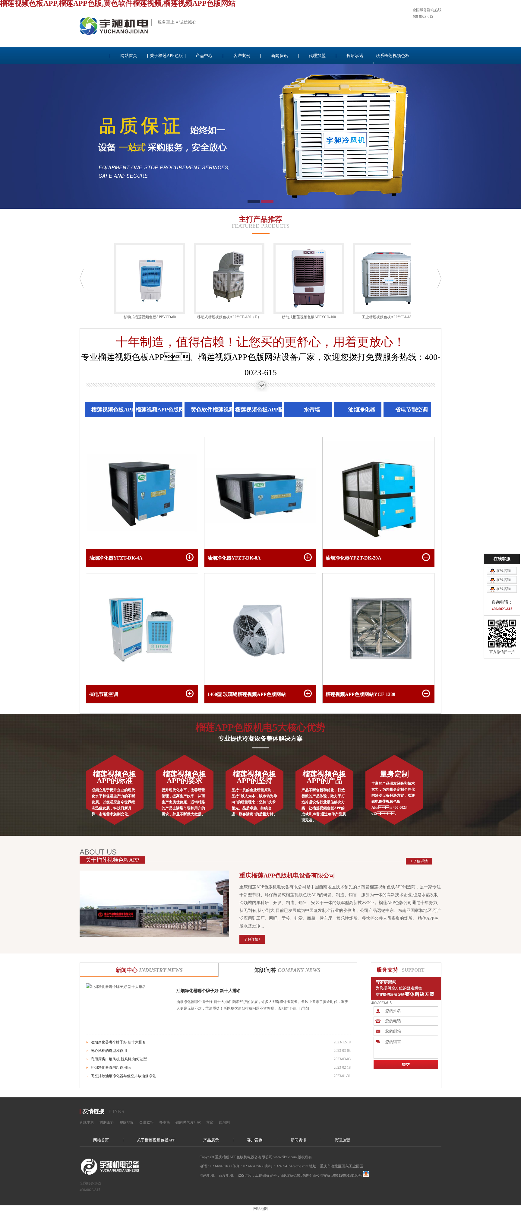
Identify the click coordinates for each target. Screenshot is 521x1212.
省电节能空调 (411, 410)
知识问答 (287, 970)
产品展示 (211, 1140)
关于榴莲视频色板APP (156, 1140)
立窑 (209, 1122)
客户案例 (241, 55)
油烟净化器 (361, 410)
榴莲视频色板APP (112, 410)
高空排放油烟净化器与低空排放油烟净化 (123, 1076)
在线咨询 (503, 571)
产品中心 (204, 55)
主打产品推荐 (260, 219)
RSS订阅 (244, 1175)
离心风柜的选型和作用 (109, 1051)
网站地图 (207, 1175)
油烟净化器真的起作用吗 (111, 1067)
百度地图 (226, 1175)
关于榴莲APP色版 (166, 55)
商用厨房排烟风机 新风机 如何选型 (119, 1059)
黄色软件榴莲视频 (212, 410)
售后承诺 (354, 55)
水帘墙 (312, 410)
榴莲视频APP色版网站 (163, 410)
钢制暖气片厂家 (188, 1122)
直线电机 (87, 1122)
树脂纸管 (106, 1122)
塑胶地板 (126, 1122)
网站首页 (128, 55)
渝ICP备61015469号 (295, 1175)
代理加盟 (317, 55)
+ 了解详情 (419, 861)
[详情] (303, 1008)
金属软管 (146, 1122)
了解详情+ (252, 939)
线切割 (224, 1122)
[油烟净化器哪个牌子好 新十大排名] (116, 987)
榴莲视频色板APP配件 (262, 410)
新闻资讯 (279, 55)
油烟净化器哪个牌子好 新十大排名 (208, 990)
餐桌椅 (164, 1122)
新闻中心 (149, 970)
